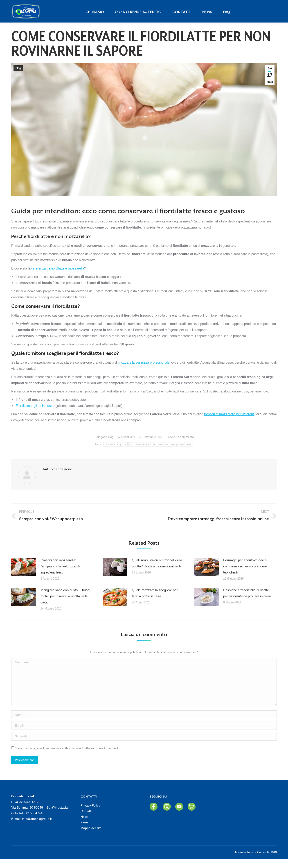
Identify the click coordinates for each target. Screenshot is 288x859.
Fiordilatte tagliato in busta (35, 406)
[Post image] (23, 567)
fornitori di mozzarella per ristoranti (229, 414)
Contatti (86, 811)
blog (18, 68)
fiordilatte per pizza (115, 444)
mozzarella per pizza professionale (143, 362)
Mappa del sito (91, 828)
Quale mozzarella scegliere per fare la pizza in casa (155, 593)
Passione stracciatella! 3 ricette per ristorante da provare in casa (247, 593)
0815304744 (34, 813)
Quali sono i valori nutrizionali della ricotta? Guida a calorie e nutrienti (157, 563)
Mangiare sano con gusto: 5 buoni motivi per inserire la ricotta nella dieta (65, 596)
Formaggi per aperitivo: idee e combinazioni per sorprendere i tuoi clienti (245, 566)
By (126, 437)
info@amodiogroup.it (37, 818)
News (84, 816)
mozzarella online (139, 444)
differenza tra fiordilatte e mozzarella (57, 268)
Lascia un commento (180, 437)
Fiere (84, 822)
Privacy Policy (90, 805)
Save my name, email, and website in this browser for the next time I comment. (67, 748)
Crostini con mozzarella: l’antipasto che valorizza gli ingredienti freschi (60, 566)
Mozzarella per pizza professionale (172, 444)
